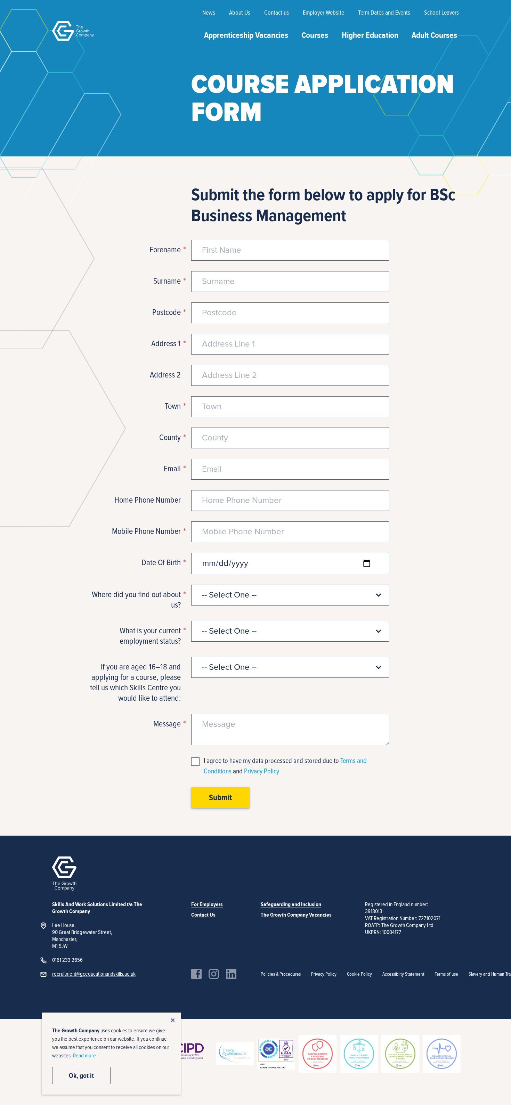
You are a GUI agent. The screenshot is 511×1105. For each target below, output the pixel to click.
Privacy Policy (261, 771)
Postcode (166, 312)
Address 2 (165, 375)
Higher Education (370, 35)
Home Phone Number (147, 500)
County (170, 437)
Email (172, 469)
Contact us (276, 13)
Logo (73, 31)
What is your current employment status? (150, 636)
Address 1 (166, 344)
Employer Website (323, 13)
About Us (239, 13)
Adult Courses (434, 35)
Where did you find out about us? (136, 600)
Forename (165, 250)
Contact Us (203, 915)
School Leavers (441, 13)
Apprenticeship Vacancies (246, 35)
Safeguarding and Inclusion (291, 904)
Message (167, 724)
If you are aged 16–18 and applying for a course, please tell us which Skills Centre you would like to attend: (135, 682)
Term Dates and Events (384, 13)
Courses (314, 35)
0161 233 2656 (67, 960)
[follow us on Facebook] (196, 974)
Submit (220, 797)
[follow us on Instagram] (214, 974)
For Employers (207, 904)
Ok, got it (81, 1075)
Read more (84, 1055)
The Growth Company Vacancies (296, 915)
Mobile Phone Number (146, 531)
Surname (167, 281)
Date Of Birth (161, 563)
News (208, 13)
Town (173, 406)
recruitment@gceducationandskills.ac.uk (94, 974)
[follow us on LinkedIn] (231, 974)
